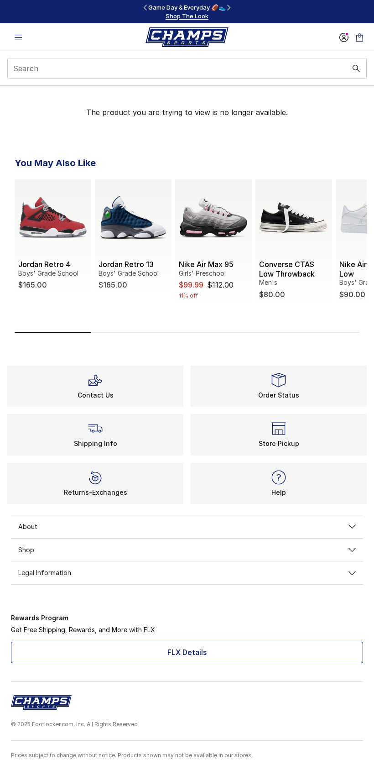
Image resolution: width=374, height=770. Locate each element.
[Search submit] (356, 68)
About (27, 526)
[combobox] (187, 68)
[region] (187, 11)
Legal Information (44, 572)
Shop (26, 550)
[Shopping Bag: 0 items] (359, 37)
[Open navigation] (18, 37)
